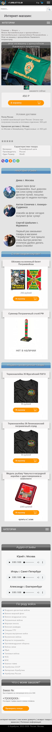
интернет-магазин (8, 719)
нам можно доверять (27, 719)
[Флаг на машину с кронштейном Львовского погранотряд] (26, 66)
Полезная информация (31, 722)
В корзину (20, 299)
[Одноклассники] (10, 160)
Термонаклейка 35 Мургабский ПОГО (26, 374)
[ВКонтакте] (6, 160)
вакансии (15, 722)
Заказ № (9, 690)
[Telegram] (14, 160)
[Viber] (3, 160)
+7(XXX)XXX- (11, 698)
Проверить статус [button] (14, 708)
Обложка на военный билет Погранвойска (26, 263)
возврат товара (44, 719)
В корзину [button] (16, 102)
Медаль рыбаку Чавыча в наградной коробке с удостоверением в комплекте (26, 476)
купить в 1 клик (26, 519)
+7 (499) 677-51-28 (15, 3)
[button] (49, 8)
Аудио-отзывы (26, 547)
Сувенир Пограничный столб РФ (26, 313)
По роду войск (26, 604)
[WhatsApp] (17, 160)
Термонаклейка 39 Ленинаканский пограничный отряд (26, 424)
